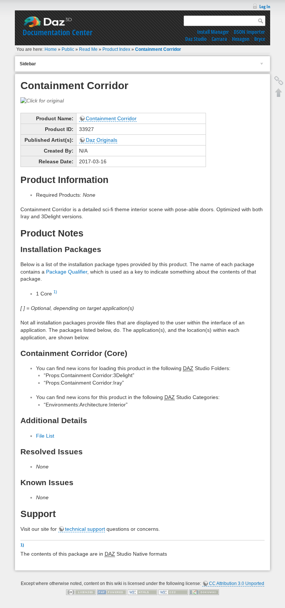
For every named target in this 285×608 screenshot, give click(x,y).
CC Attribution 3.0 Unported (236, 583)
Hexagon (240, 38)
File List (45, 436)
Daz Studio (196, 38)
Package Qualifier (66, 272)
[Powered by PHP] (112, 592)
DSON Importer (249, 31)
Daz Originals (101, 140)
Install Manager (213, 31)
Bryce (259, 38)
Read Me (88, 49)
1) (55, 292)
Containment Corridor (158, 49)
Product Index (116, 49)
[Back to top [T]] (279, 92)
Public (68, 49)
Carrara (219, 38)
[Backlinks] (279, 80)
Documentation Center (57, 32)
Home (51, 49)
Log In (264, 6)
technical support (85, 529)
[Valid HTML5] (142, 592)
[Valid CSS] (173, 592)
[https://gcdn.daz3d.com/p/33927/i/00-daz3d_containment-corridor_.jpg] (42, 101)
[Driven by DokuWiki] (204, 592)
